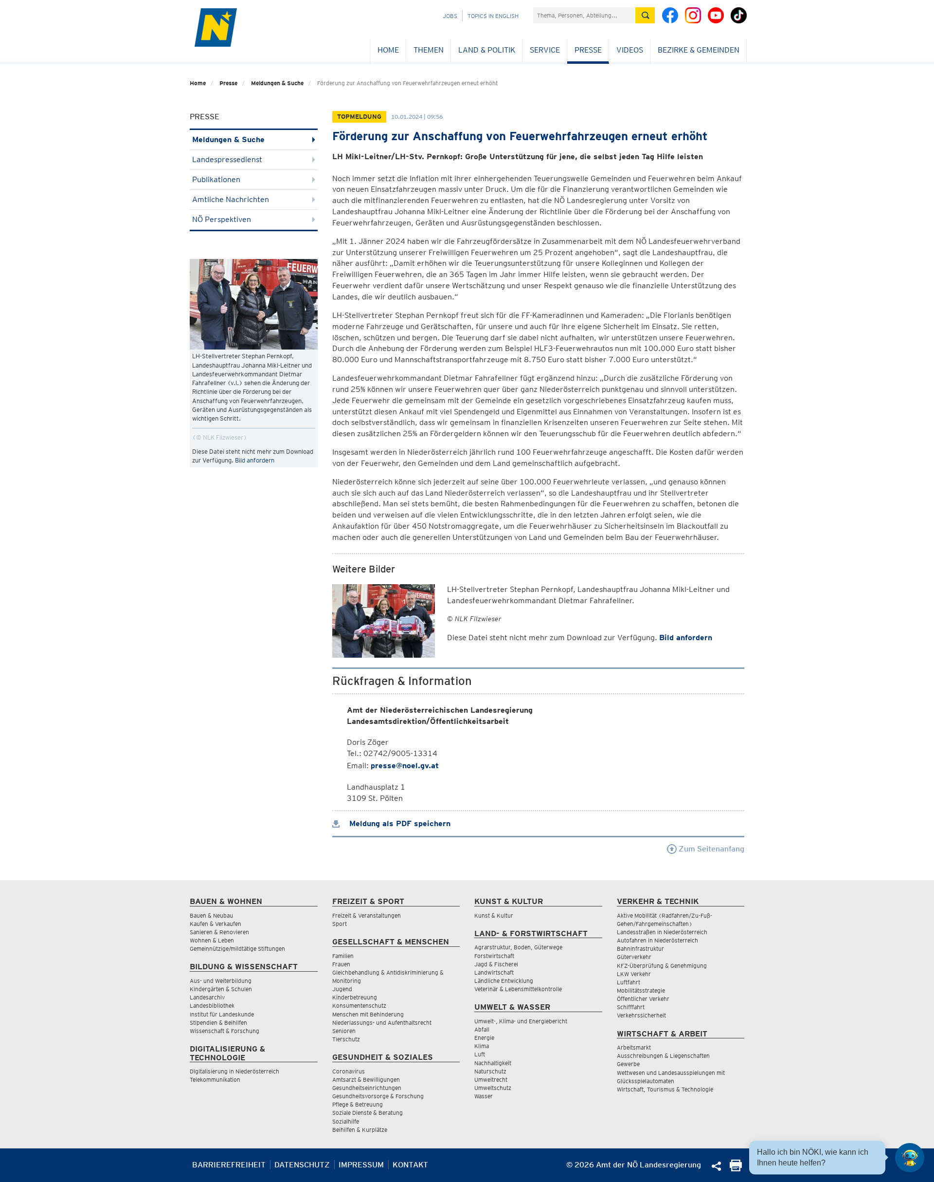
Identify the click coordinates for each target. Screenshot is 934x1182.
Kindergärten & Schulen (221, 989)
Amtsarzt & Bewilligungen (366, 1079)
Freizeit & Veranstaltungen (366, 915)
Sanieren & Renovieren (219, 932)
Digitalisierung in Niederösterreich (234, 1071)
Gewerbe (628, 1064)
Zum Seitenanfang (710, 848)
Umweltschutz (492, 1087)
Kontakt (410, 1164)
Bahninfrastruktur (640, 948)
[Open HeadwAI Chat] (909, 1157)
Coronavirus (348, 1071)
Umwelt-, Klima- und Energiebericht (520, 1021)
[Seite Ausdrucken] (735, 1168)
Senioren (344, 1030)
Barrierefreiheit (229, 1164)
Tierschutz (346, 1039)
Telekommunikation (215, 1079)
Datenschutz (302, 1164)
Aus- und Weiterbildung (220, 980)
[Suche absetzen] (645, 15)
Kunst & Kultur (493, 915)
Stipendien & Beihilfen (218, 1022)
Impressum (361, 1164)
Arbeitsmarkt (634, 1047)
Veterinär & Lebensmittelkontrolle (518, 989)
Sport (339, 923)
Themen (428, 50)
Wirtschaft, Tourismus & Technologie (665, 1089)
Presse (588, 50)
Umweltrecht (490, 1079)
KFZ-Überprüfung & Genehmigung (662, 965)
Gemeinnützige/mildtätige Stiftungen (237, 948)
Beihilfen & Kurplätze (359, 1129)
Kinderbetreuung (354, 997)
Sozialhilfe (345, 1121)
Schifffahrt (631, 1007)
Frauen (341, 964)
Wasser (483, 1096)
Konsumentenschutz (359, 1005)
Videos (629, 50)
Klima (481, 1046)
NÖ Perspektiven (221, 219)
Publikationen (216, 179)
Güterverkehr (634, 956)
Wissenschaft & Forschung (224, 1030)
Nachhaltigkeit (492, 1063)
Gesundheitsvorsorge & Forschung (378, 1096)
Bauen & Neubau (211, 915)
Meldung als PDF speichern (398, 823)
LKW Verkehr (634, 974)
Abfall (481, 1029)
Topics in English (493, 15)
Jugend (342, 989)
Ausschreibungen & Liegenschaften (663, 1055)
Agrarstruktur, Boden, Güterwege (518, 947)
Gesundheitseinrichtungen (366, 1087)
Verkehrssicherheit (641, 1015)
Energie (484, 1037)
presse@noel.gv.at (405, 765)
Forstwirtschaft (494, 956)
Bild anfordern (254, 460)
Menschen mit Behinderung (368, 1014)
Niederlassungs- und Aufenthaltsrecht (381, 1022)
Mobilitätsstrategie (641, 990)
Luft (479, 1054)
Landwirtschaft (494, 972)
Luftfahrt (628, 982)
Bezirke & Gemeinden (698, 50)
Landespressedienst (227, 159)
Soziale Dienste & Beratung (367, 1112)
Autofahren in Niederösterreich (657, 940)
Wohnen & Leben (212, 940)
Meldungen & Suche (277, 83)
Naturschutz (490, 1071)
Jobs (450, 15)
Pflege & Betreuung (357, 1104)
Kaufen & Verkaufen (215, 923)
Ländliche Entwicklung (503, 980)
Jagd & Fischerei (496, 964)
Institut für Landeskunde (222, 1014)
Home (388, 50)
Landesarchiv (207, 997)
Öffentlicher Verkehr (643, 998)
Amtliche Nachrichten (230, 199)
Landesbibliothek (212, 1005)
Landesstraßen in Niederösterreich (662, 932)
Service (545, 50)
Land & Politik (486, 50)
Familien (343, 956)
